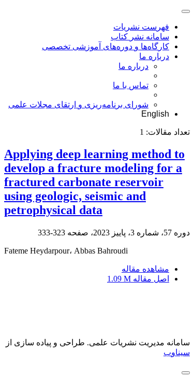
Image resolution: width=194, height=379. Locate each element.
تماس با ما (130, 85)
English (155, 113)
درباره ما (154, 56)
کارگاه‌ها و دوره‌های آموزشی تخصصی (105, 46)
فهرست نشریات (141, 26)
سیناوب (176, 352)
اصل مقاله (138, 278)
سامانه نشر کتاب (140, 36)
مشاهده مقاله (145, 268)
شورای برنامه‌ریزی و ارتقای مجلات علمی (78, 104)
